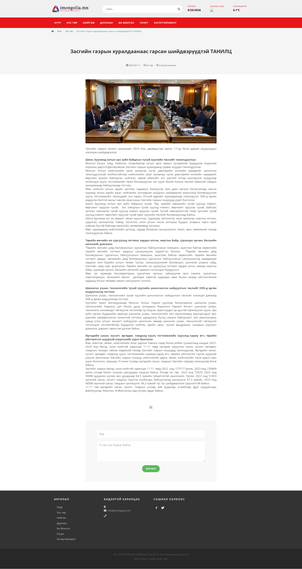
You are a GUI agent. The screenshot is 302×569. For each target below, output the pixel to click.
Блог (59, 31)
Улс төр (69, 31)
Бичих (151, 468)
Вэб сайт (139, 558)
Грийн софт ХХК (158, 558)
